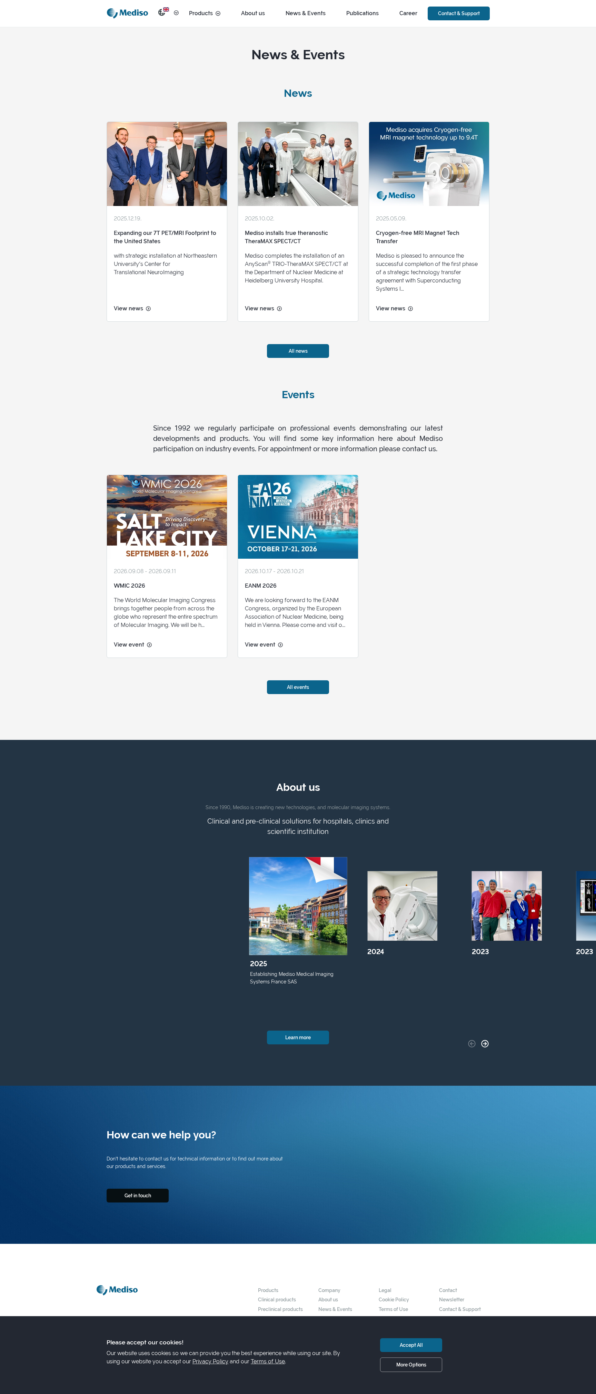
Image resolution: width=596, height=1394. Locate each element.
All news (298, 351)
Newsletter (451, 1299)
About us (253, 13)
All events (298, 687)
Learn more (298, 1037)
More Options (411, 1364)
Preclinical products (280, 1309)
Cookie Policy (394, 1299)
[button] (484, 1043)
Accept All (411, 1345)
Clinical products (277, 1299)
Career (408, 13)
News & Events (306, 13)
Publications (362, 13)
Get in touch (138, 1195)
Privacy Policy (210, 1361)
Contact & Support (459, 13)
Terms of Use (393, 1309)
